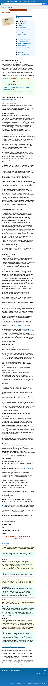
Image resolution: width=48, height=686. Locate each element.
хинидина (15, 461)
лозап (16, 564)
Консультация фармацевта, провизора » (13, 647)
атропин (25, 330)
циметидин (8, 473)
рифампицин (28, 468)
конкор (15, 600)
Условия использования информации (11, 670)
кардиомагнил (13, 562)
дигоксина (16, 463)
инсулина (17, 338)
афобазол (30, 564)
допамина (26, 329)
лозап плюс (22, 562)
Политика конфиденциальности (9, 672)
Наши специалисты (41, 672)
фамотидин (4, 475)
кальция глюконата (18, 325)
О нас (44, 670)
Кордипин (21, 82)
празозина (15, 497)
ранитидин (26, 473)
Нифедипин (4, 99)
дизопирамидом (30, 390)
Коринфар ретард (7, 82)
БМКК (14, 99)
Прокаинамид (5, 505)
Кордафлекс (18, 81)
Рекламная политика (41, 673)
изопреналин (31, 330)
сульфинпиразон (12, 494)
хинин (29, 492)
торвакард (22, 564)
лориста (7, 600)
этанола (31, 347)
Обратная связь (42, 675)
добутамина (4, 330)
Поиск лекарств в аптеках (28, 664)
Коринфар (5, 81)
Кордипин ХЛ (6, 84)
